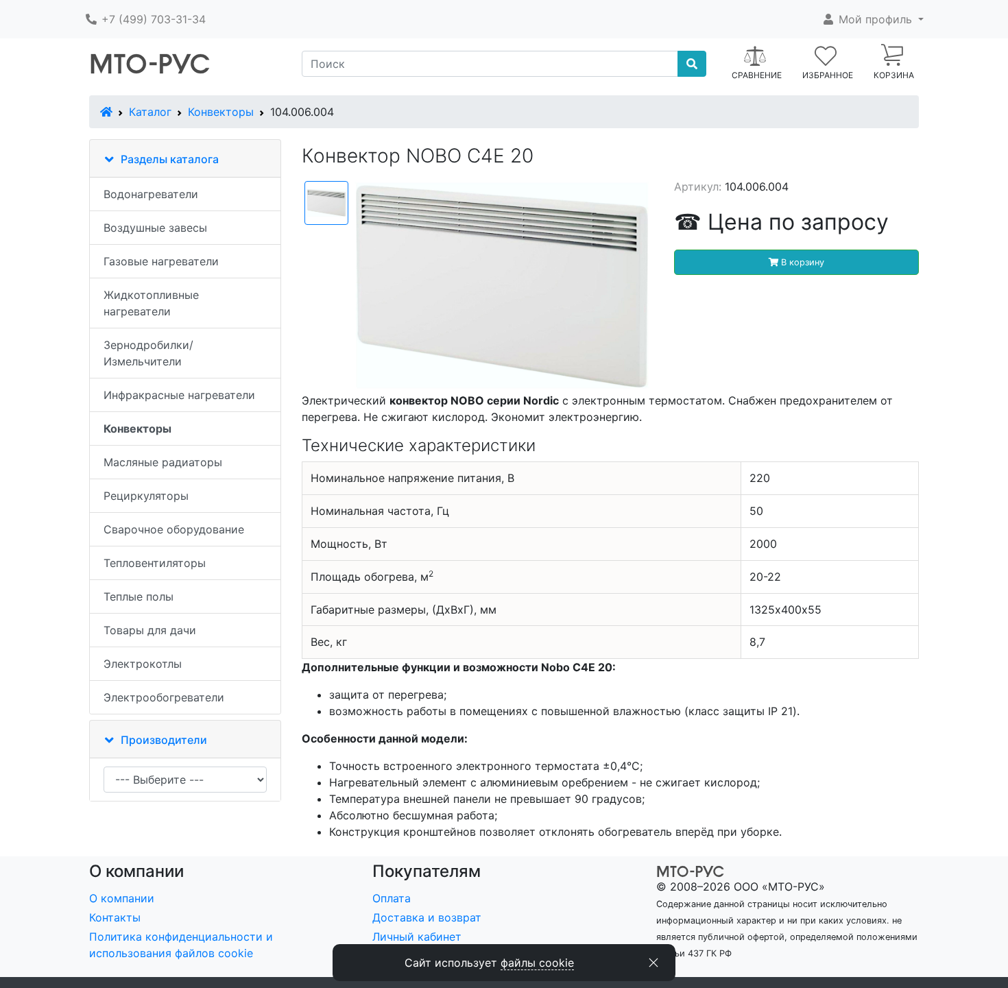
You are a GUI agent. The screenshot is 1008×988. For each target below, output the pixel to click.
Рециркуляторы (146, 496)
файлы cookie (537, 962)
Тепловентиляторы (155, 563)
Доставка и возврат (426, 917)
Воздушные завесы (155, 227)
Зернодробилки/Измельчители (148, 353)
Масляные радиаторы (163, 462)
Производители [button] (164, 740)
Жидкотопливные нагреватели (151, 303)
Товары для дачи (150, 630)
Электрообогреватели (164, 697)
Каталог (150, 112)
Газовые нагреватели (161, 261)
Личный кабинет (416, 936)
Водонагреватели (151, 194)
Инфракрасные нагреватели (179, 395)
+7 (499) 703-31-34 (152, 19)
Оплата (391, 898)
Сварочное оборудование (174, 529)
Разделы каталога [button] (170, 159)
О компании (121, 898)
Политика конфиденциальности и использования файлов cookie (181, 945)
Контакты (115, 917)
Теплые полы (138, 596)
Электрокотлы (143, 664)
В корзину (801, 262)
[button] (872, 19)
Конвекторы (221, 112)
